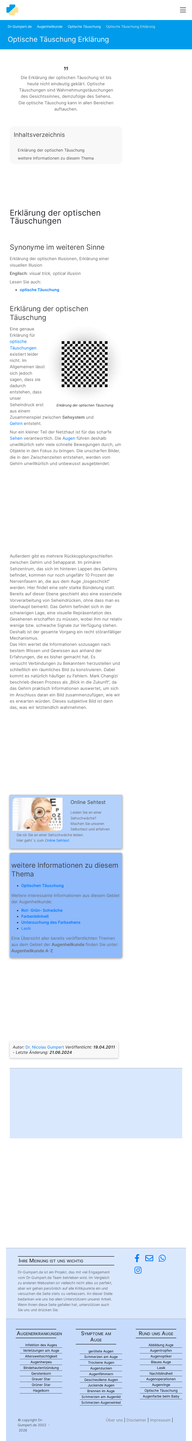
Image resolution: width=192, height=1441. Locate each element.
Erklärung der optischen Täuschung (51, 150)
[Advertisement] (66, 184)
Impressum (160, 1419)
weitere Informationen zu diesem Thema (56, 158)
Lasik (26, 928)
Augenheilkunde (49, 27)
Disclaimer (136, 1419)
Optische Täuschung (84, 27)
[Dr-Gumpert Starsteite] (12, 10)
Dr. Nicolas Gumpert (45, 1047)
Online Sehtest (57, 840)
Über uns (114, 1419)
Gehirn (16, 423)
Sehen (16, 438)
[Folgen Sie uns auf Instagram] (138, 1270)
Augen (68, 438)
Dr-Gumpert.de (20, 27)
